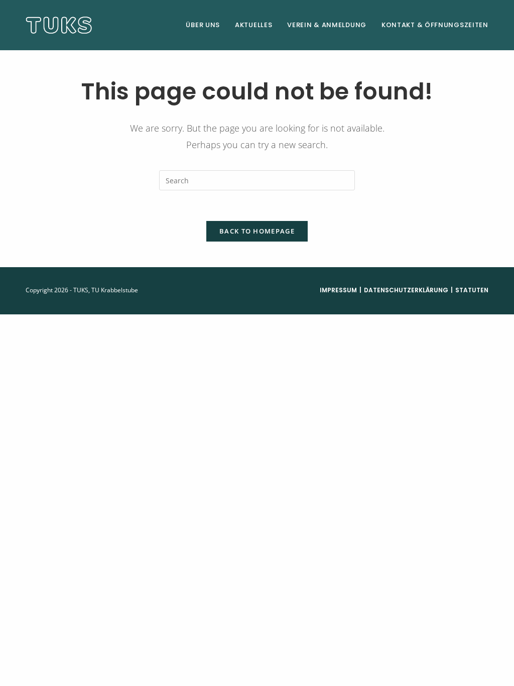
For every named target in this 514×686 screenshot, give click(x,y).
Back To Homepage (257, 231)
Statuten (471, 290)
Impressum (338, 290)
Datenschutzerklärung (406, 290)
